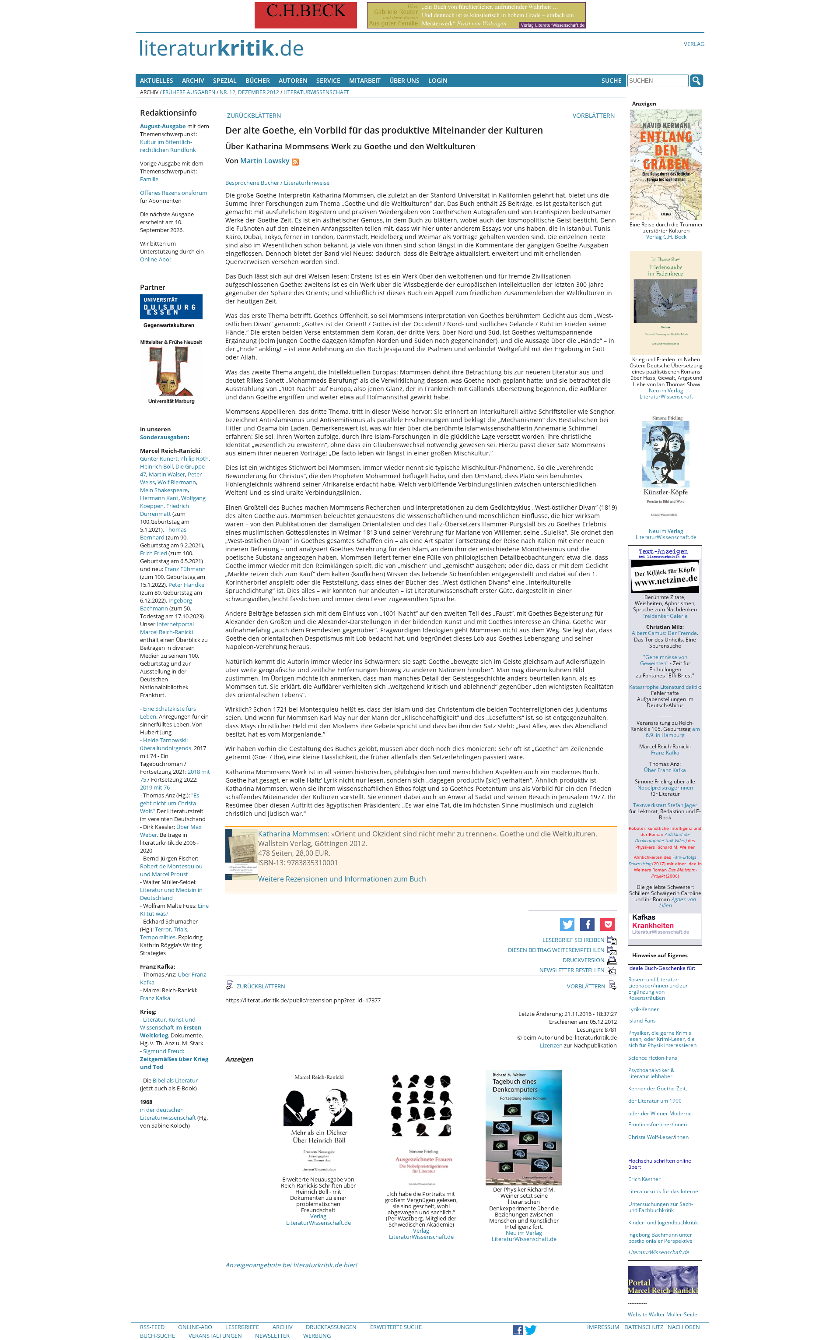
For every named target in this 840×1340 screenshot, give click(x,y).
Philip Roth (194, 458)
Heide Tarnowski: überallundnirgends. (166, 744)
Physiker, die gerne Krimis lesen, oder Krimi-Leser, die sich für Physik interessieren (662, 1038)
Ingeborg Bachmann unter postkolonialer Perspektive (660, 1237)
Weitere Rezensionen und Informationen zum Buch (342, 879)
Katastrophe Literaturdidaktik (664, 686)
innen (682, 1136)
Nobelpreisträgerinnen (665, 787)
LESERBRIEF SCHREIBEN (573, 940)
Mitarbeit (365, 80)
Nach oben (684, 1327)
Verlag (694, 44)
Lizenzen (551, 1045)
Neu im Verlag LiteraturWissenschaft (666, 393)
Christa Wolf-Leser (650, 1136)
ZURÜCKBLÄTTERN (253, 115)
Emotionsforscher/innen (657, 1124)
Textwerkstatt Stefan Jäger (665, 804)
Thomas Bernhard (163, 533)
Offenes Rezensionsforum (173, 193)
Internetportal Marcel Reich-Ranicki (167, 628)
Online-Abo (154, 259)
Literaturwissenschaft (316, 91)
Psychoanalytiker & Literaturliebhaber (651, 1072)
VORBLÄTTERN (595, 115)
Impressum (603, 1327)
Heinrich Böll (156, 466)
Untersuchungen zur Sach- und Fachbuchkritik (660, 1206)
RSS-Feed (152, 1327)
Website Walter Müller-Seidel (663, 1314)
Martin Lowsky (265, 161)
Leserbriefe (242, 1327)
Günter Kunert (159, 458)
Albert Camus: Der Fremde (664, 632)
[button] (567, 924)
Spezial (225, 80)
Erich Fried (153, 553)
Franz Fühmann (185, 569)
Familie (149, 179)
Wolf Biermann (177, 482)
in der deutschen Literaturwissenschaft (168, 1113)
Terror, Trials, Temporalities (164, 933)
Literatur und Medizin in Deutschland (171, 894)
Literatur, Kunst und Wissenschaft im (171, 1027)
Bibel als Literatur (175, 1080)
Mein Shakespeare (164, 490)
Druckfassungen (331, 1327)
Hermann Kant (159, 498)
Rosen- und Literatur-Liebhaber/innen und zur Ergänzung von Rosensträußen (658, 988)
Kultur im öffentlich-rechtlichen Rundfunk (168, 146)
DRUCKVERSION (584, 960)
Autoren (293, 80)
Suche (612, 80)
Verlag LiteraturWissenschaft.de (318, 1219)
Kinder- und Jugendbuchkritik (663, 1222)
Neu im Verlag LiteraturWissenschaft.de (524, 1236)
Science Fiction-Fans (652, 1057)
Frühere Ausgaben (189, 91)
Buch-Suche (157, 1336)
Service (328, 80)
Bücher (257, 80)
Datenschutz (643, 1327)
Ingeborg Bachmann (166, 604)
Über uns (404, 80)
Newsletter (272, 1336)
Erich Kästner (644, 1178)
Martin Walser (167, 474)
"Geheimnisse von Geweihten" (663, 659)
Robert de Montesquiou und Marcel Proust (171, 870)
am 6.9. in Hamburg (673, 731)
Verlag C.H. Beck (666, 236)
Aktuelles (156, 80)
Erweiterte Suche (396, 1327)
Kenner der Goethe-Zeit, (657, 1088)
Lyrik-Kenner (643, 1008)
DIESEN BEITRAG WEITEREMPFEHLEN (556, 950)
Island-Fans (642, 1020)
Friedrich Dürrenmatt (164, 510)
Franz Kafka (155, 998)
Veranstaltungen (215, 1336)
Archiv (193, 80)
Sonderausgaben (164, 437)
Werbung (317, 1336)
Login (438, 80)
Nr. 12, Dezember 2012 (249, 91)
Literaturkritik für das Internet (664, 1191)
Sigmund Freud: (174, 1059)
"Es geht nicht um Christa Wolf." (169, 803)
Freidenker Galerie (665, 615)
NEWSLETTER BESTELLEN (572, 970)
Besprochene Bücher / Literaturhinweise (277, 183)
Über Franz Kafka (665, 769)
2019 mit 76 (155, 787)
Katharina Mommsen (293, 834)
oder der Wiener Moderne (660, 1113)
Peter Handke (186, 585)
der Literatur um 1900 (655, 1100)
